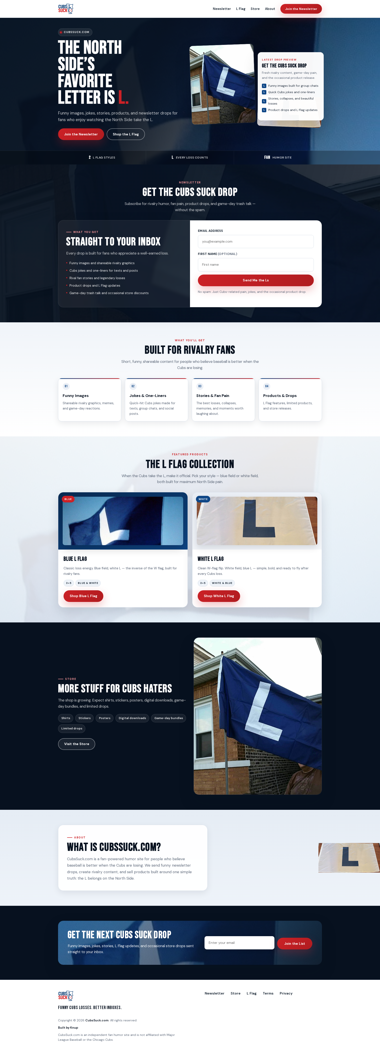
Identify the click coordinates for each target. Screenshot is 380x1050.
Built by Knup (68, 1028)
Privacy (286, 993)
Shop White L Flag (219, 596)
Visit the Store (76, 744)
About (270, 9)
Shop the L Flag (126, 134)
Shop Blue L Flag (83, 596)
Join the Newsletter (301, 9)
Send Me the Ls (256, 280)
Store (255, 9)
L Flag (240, 9)
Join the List (294, 943)
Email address (210, 231)
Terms (268, 993)
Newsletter (222, 9)
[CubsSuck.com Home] (66, 9)
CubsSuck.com (97, 1020)
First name (217, 254)
